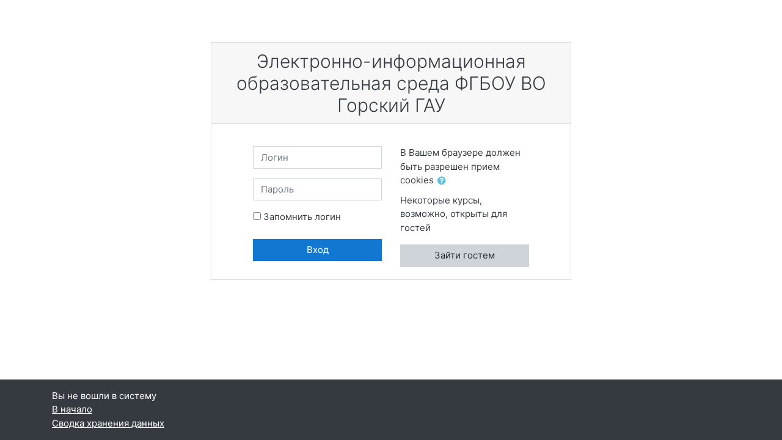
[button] (444, 181)
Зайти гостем (464, 255)
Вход (318, 249)
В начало (72, 409)
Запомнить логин (302, 216)
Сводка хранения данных (108, 423)
